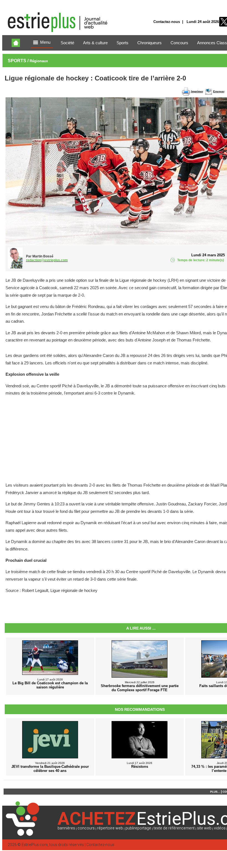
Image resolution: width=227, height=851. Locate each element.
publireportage (138, 828)
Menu (45, 42)
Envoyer (219, 91)
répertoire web (110, 828)
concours (86, 828)
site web (204, 828)
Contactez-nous (166, 22)
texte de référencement (174, 828)
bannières (66, 828)
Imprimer (197, 91)
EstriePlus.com (35, 845)
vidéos (220, 828)
